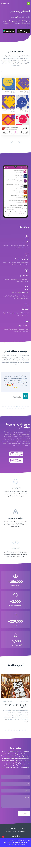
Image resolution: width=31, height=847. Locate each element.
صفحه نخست (21, 829)
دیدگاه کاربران (21, 831)
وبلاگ (14, 831)
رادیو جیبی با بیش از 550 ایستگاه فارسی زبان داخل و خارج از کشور (15, 842)
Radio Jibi (15, 836)
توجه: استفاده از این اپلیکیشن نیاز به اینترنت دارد (15, 844)
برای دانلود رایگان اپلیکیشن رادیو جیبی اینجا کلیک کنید (16, 840)
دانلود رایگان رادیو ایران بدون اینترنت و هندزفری (15, 705)
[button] (28, 3)
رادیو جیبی (5, 3)
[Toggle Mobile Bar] (3, 837)
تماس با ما (8, 831)
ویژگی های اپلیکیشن (11, 829)
